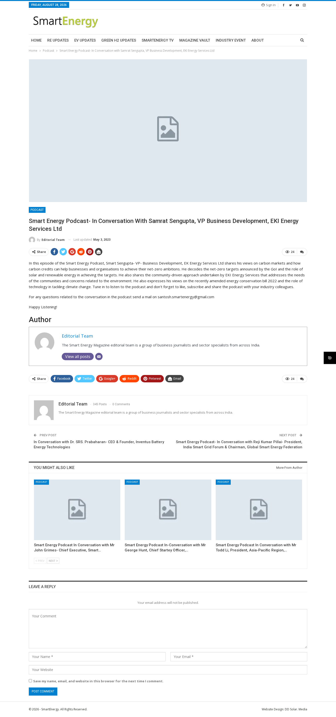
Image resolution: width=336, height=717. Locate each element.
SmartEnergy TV (158, 40)
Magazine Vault (194, 40)
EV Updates (85, 40)
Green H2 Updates (118, 40)
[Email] (99, 356)
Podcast (37, 210)
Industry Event (231, 40)
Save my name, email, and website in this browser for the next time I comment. (98, 681)
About (257, 40)
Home (36, 40)
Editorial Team (77, 336)
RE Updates (58, 40)
